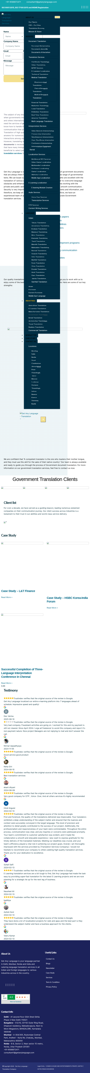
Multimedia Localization (41, 165)
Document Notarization (41, 46)
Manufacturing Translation (39, 312)
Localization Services (37, 154)
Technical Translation (40, 74)
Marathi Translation (39, 244)
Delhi (33, 354)
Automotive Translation (38, 321)
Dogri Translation (38, 263)
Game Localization (39, 172)
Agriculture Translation (37, 306)
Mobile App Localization (41, 178)
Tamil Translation (38, 241)
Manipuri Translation (39, 232)
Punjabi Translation (39, 269)
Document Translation (37, 41)
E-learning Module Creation (42, 188)
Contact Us (31, 341)
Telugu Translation (39, 223)
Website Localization (40, 175)
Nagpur (34, 394)
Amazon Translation (39, 118)
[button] (6, 522)
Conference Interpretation (42, 143)
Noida (34, 357)
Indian (31, 218)
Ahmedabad (36, 367)
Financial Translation (39, 103)
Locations (32, 346)
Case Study (30, 338)
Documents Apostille (40, 49)
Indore (34, 391)
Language (30, 213)
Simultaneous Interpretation (42, 137)
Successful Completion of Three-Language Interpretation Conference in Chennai (22, 673)
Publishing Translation (40, 112)
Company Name (11, 41)
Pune (33, 370)
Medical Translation (39, 77)
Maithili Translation (39, 260)
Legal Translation (38, 109)
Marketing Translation (40, 106)
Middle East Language (37, 296)
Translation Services (36, 57)
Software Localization (40, 169)
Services (29, 36)
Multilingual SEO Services (41, 159)
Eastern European (35, 293)
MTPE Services (37, 68)
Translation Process (36, 28)
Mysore (34, 379)
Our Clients (33, 22)
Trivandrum (36, 388)
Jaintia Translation (39, 279)
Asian (31, 287)
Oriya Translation (38, 266)
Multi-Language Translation (42, 121)
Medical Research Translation (40, 96)
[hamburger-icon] (57, 17)
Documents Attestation (41, 52)
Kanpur (34, 398)
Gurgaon (35, 385)
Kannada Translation (39, 238)
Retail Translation (35, 318)
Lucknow (35, 382)
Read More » (6, 597)
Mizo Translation (38, 235)
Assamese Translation (40, 226)
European (32, 290)
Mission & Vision (35, 32)
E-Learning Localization (41, 71)
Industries (30, 301)
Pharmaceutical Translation (40, 84)
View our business (15, 1001)
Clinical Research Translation (40, 90)
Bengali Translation (39, 251)
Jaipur (34, 376)
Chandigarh (36, 373)
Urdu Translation (38, 257)
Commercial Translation (38, 330)
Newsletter (31, 335)
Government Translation (38, 315)
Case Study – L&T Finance (18, 591)
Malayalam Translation (40, 248)
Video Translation (38, 65)
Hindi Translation (38, 272)
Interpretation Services (37, 126)
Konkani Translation (39, 229)
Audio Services (34, 192)
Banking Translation (36, 327)
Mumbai (35, 351)
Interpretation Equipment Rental (40, 148)
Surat (34, 360)
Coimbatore (36, 363)
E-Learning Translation (37, 309)
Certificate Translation (40, 62)
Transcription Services (40, 200)
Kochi (34, 404)
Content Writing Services (38, 208)
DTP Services (34, 205)
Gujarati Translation (39, 254)
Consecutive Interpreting (41, 134)
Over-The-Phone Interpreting (43, 140)
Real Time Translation (40, 115)
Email (6, 51)
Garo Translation (38, 275)
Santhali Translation (39, 282)
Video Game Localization (41, 162)
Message (8, 61)
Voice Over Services (39, 197)
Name (6, 31)
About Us (30, 17)
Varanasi (35, 401)
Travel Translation (36, 324)
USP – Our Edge (35, 25)
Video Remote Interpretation (43, 131)
